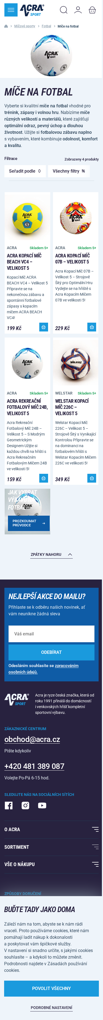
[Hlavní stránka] (32, 10)
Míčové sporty (24, 26)
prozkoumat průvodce (24, 523)
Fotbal (46, 26)
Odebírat (51, 652)
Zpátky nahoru (46, 554)
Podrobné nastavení (51, 1007)
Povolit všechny (51, 988)
